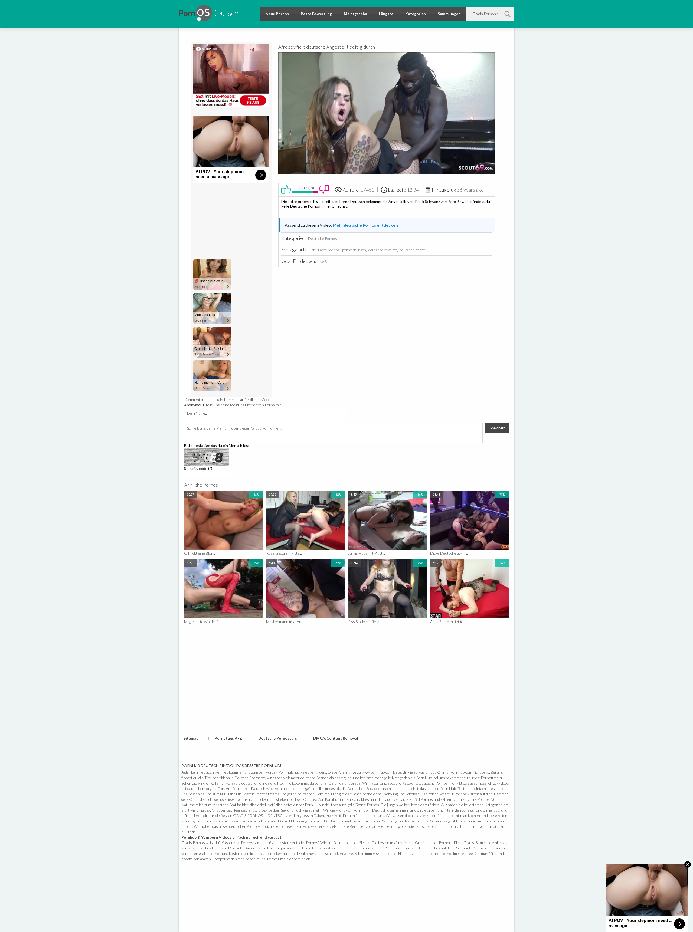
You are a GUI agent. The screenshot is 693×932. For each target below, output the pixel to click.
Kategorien (415, 13)
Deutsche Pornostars (277, 738)
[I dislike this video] (324, 189)
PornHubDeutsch (208, 12)
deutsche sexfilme (382, 250)
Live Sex (324, 261)
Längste (386, 13)
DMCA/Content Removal (335, 738)
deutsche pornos (326, 250)
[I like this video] (286, 189)
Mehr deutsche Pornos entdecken (365, 225)
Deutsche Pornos (322, 238)
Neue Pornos (277, 13)
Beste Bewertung (316, 13)
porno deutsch (354, 250)
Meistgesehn (355, 13)
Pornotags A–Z (228, 738)
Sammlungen (449, 13)
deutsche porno (412, 250)
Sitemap (191, 738)
